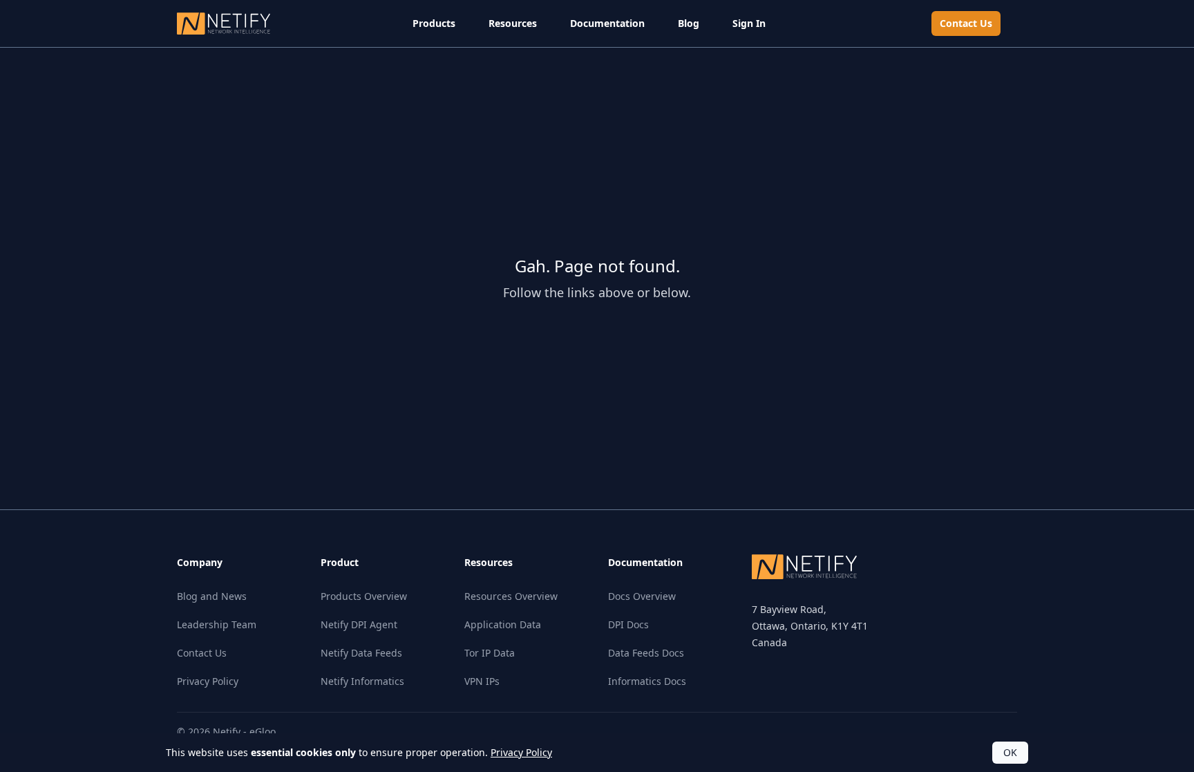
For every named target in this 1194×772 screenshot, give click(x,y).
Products (434, 23)
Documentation (607, 23)
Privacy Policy (207, 681)
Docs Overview (642, 596)
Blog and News (212, 596)
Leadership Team (216, 624)
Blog (688, 23)
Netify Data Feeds (361, 652)
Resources (513, 23)
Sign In (749, 23)
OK (1010, 752)
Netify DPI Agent (359, 624)
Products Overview (364, 596)
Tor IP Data (489, 652)
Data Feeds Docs (646, 652)
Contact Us (966, 23)
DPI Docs (628, 624)
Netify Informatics (362, 681)
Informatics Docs (647, 681)
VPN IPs (482, 681)
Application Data (502, 624)
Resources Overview (511, 596)
